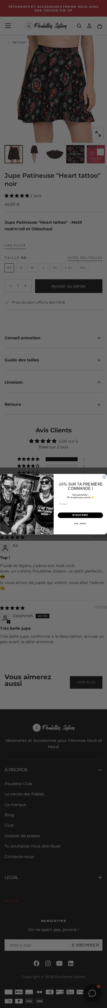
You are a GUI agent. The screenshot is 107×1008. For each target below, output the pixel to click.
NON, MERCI (80, 523)
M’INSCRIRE (80, 515)
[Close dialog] (104, 477)
